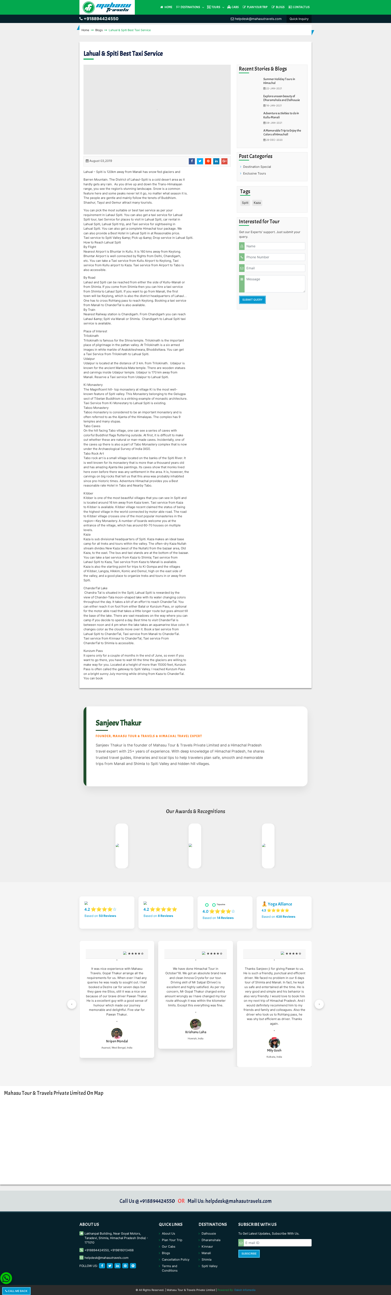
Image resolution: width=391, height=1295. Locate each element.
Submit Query (252, 299)
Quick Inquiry (299, 19)
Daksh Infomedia (244, 1290)
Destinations (190, 7)
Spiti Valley (209, 1266)
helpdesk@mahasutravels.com (258, 19)
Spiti (245, 203)
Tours (215, 7)
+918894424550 (101, 18)
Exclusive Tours (254, 173)
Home (168, 7)
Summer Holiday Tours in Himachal (279, 81)
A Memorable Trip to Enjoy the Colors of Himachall (282, 132)
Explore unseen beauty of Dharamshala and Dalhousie (281, 98)
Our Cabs (168, 1246)
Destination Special (257, 167)
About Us (168, 1233)
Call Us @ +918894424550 (147, 1201)
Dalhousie (209, 1233)
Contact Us (301, 7)
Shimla (206, 1259)
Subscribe (249, 1253)
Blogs (280, 7)
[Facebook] (102, 1265)
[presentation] (71, 1004)
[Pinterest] (125, 1265)
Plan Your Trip (257, 7)
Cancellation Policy (175, 1259)
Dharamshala (211, 1240)
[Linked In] (117, 1265)
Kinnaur (207, 1246)
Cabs (235, 7)
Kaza (257, 203)
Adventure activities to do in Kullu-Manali (281, 115)
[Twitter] (110, 1265)
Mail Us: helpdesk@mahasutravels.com (230, 1201)
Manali (206, 1253)
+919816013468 (122, 1250)
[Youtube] (133, 1265)
